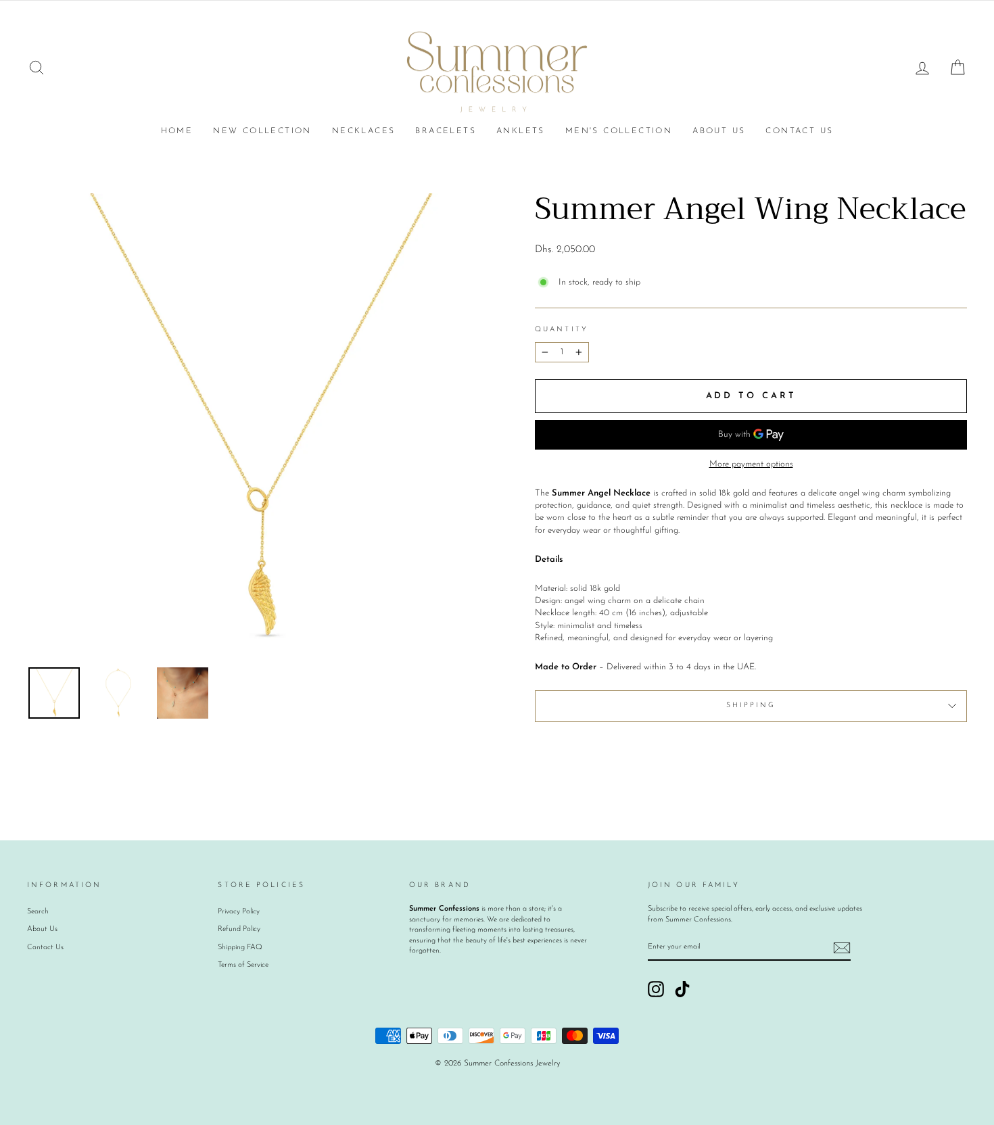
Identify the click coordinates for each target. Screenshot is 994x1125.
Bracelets (445, 131)
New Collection (262, 131)
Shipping (751, 705)
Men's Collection (618, 131)
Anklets (520, 131)
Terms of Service (243, 965)
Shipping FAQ (240, 947)
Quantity (561, 329)
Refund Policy (239, 929)
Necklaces (364, 131)
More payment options (751, 464)
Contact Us (799, 131)
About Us (718, 131)
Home (177, 131)
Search (38, 911)
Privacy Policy (239, 911)
